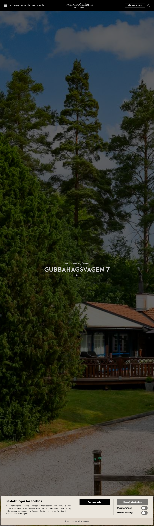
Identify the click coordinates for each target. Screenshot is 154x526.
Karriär (40, 5)
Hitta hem (14, 5)
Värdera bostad (135, 5)
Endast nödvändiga (132, 502)
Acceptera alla (95, 502)
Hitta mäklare (28, 5)
